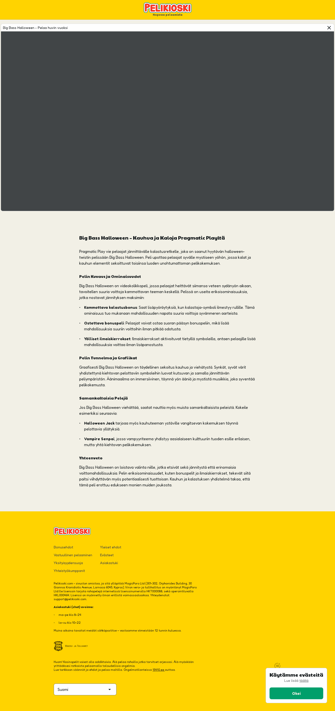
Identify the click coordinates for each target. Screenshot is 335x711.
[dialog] (296, 685)
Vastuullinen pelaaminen (73, 555)
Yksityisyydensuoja (68, 563)
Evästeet (107, 555)
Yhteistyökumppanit (69, 571)
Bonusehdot (63, 547)
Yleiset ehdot (110, 547)
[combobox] (85, 689)
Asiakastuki (109, 563)
